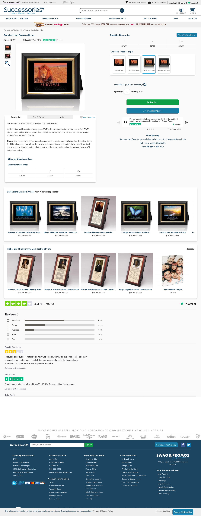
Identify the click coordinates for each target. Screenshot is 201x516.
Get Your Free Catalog (166, 445)
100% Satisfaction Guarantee (24, 469)
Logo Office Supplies (166, 487)
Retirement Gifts (92, 466)
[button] (12, 2)
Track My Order (55, 489)
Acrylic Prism (119, 70)
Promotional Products (94, 485)
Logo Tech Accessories (166, 490)
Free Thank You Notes (130, 482)
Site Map (89, 499)
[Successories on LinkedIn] (189, 445)
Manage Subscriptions (58, 492)
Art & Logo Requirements (23, 472)
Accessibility (18, 475)
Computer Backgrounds (131, 479)
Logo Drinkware (164, 484)
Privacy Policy (54, 499)
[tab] (16, 117)
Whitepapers (127, 462)
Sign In (52, 482)
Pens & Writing (163, 494)
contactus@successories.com (60, 472)
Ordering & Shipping (21, 462)
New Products (91, 489)
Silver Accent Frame (164, 70)
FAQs (61, 117)
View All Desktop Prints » (46, 191)
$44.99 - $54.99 (98, 233)
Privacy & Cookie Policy (103, 511)
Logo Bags (162, 481)
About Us (53, 459)
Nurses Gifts (90, 472)
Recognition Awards (93, 479)
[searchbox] (101, 10)
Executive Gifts (91, 462)
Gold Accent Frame (149, 70)
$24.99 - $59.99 (24, 233)
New (176, 18)
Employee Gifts (83, 18)
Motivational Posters (94, 482)
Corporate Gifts (50, 18)
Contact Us (53, 466)
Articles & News (128, 459)
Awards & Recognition (17, 18)
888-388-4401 (55, 469)
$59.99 (172, 291)
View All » (190, 249)
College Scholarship (129, 485)
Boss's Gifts (90, 475)
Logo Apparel (163, 474)
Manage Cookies (55, 496)
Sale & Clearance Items (94, 492)
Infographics (127, 466)
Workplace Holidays (129, 469)
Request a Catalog (93, 495)
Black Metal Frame (133, 70)
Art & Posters (151, 18)
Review (60, 40)
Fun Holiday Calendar (130, 472)
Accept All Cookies (183, 512)
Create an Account (56, 486)
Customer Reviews (56, 462)
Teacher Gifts (91, 469)
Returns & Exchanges (21, 466)
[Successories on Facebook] (183, 445)
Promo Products (117, 18)
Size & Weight (38, 117)
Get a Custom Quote (186, 35)
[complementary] (100, 24)
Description (16, 117)
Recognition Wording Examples (134, 475)
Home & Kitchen (164, 477)
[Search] (122, 10)
